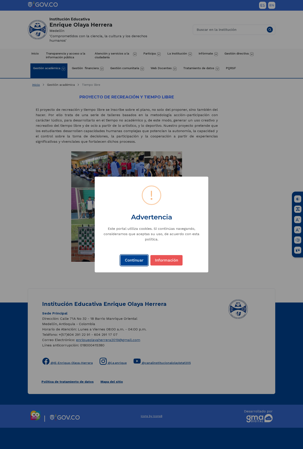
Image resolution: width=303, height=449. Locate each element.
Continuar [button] (134, 260)
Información (166, 260)
